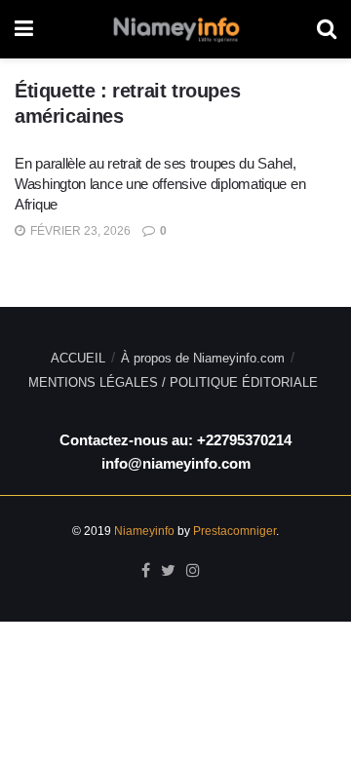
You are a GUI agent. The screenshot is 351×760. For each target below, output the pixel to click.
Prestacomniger (234, 531)
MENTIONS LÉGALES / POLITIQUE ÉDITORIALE (173, 382)
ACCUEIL (78, 358)
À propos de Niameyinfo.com (203, 358)
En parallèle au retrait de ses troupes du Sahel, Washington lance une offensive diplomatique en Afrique (160, 183)
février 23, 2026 (79, 231)
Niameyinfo (144, 531)
